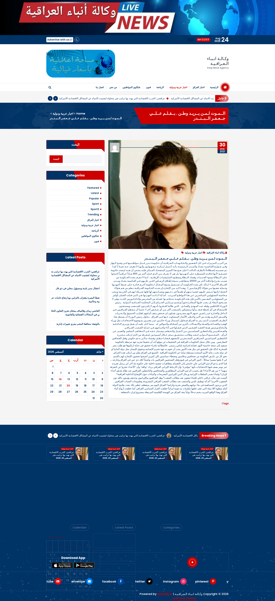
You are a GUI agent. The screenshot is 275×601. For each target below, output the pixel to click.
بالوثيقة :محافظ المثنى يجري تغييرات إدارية (78, 324)
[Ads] (80, 64)
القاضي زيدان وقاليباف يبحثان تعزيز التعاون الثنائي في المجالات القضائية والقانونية (75, 312)
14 (60, 379)
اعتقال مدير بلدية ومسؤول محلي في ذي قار (78, 288)
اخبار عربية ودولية (178, 87)
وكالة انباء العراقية (216, 252)
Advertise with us (58, 39)
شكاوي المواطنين (131, 87)
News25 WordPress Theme (176, 596)
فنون (148, 87)
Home (80, 113)
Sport (95, 203)
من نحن (113, 87)
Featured (93, 187)
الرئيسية (214, 87)
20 (68, 385)
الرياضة (160, 87)
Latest (95, 193)
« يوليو (100, 351)
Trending (93, 214)
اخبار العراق (198, 87)
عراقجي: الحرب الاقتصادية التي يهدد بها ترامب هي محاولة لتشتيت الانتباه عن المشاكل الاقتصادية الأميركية (112, 98)
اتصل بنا (100, 87)
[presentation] (50, 98)
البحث (75, 144)
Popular (94, 198)
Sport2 (95, 209)
